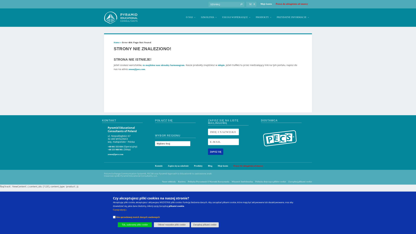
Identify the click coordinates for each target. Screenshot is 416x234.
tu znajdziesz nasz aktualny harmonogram (163, 65)
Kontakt (158, 166)
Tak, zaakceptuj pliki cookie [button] (135, 224)
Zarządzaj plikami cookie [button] (204, 224)
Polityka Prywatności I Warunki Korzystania (208, 181)
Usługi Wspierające (235, 17)
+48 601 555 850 (115, 146)
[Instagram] (163, 129)
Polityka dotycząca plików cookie (270, 181)
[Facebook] (157, 129)
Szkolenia (207, 17)
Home (117, 42)
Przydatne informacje (291, 17)
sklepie (221, 65)
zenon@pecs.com (137, 69)
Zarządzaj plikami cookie (300, 181)
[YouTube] (169, 129)
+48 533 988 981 (115, 149)
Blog (210, 166)
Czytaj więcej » (120, 209)
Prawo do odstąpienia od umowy (292, 4)
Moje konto (266, 4)
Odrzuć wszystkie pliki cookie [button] (172, 224)
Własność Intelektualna (242, 181)
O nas (189, 17)
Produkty (262, 17)
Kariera (182, 181)
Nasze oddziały (169, 181)
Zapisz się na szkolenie (178, 166)
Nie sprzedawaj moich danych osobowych (138, 217)
